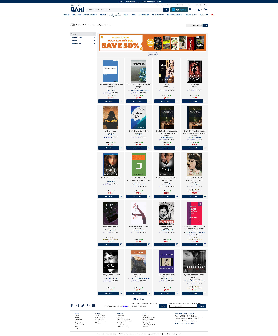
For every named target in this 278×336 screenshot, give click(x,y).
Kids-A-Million (79, 319)
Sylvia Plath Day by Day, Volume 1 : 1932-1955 (194, 179)
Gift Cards (180, 5)
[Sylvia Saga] (194, 71)
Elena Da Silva (111, 90)
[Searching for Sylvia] (166, 261)
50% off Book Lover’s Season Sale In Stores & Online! (140, 2)
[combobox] (128, 10)
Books (77, 315)
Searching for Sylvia (167, 275)
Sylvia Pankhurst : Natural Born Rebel (194, 276)
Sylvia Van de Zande (139, 230)
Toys (76, 326)
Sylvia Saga (194, 84)
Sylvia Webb (189, 232)
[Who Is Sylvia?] (139, 261)
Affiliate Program (100, 317)
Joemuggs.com (148, 334)
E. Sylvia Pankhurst (139, 184)
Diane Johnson (173, 88)
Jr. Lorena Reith (167, 278)
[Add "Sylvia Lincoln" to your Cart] (110, 148)
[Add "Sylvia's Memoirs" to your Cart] (166, 244)
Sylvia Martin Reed (167, 230)
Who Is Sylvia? (138, 275)
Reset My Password (148, 319)
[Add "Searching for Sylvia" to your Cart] (166, 293)
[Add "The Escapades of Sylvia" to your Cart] (138, 244)
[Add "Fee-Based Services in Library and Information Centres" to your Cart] (194, 244)
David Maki (111, 135)
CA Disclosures (167, 334)
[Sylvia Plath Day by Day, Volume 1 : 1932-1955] (194, 165)
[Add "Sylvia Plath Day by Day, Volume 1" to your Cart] (194, 196)
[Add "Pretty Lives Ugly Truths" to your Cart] (166, 196)
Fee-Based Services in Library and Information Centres (194, 227)
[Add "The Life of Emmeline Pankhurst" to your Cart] (138, 196)
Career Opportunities (123, 319)
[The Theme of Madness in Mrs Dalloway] (110, 71)
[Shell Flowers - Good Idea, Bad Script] (139, 71)
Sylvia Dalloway (144, 90)
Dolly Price (111, 181)
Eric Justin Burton (111, 278)
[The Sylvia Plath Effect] (111, 261)
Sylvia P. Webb (197, 232)
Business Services (100, 319)
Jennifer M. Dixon (200, 281)
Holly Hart (132, 278)
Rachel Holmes (189, 281)
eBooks (77, 317)
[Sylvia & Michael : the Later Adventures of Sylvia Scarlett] (166, 118)
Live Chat (125, 306)
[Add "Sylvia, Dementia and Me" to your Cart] (138, 148)
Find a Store (120, 315)
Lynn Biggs (139, 135)
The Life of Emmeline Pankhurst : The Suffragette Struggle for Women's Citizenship (138, 179)
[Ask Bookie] (179, 9)
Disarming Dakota (110, 226)
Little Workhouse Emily (110, 178)
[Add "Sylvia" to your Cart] (166, 101)
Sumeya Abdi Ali (111, 230)
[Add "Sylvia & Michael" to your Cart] (166, 148)
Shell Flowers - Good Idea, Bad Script (139, 85)
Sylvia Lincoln (110, 131)
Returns (145, 326)
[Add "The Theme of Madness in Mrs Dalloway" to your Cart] (110, 101)
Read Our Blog (121, 324)
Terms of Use (158, 334)
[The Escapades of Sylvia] (139, 213)
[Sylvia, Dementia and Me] (139, 118)
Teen (76, 321)
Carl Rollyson (195, 184)
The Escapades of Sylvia (138, 226)
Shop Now (152, 54)
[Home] (77, 9)
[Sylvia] (167, 71)
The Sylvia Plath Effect (111, 275)
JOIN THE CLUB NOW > (184, 323)
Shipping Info (146, 323)
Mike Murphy (146, 278)
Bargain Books (79, 323)
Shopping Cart (147, 321)
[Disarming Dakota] (111, 213)
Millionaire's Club (200, 5)
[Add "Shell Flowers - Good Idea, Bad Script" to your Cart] (138, 101)
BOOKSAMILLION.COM (136, 334)
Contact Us (120, 323)
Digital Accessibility (122, 326)
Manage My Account (149, 317)
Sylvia (166, 84)
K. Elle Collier (167, 184)
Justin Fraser (195, 88)
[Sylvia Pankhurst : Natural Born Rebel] (194, 261)
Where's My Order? (149, 324)
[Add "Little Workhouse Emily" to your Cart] (110, 196)
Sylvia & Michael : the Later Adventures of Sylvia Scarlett (166, 132)
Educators (159, 5)
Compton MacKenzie (167, 137)
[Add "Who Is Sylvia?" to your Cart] (138, 293)
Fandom (77, 328)
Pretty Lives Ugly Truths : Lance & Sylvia (166, 179)
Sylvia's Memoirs (166, 226)
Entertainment (79, 324)
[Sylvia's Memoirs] (166, 213)
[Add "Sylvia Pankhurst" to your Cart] (194, 293)
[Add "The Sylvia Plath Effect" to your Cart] (110, 293)
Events (169, 5)
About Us (119, 317)
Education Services (100, 321)
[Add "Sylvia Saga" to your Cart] (194, 101)
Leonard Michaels (163, 88)
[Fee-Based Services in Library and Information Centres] (194, 213)
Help (189, 5)
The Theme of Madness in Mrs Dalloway (111, 85)
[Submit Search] (166, 10)
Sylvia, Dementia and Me (139, 131)
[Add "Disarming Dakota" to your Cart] (110, 244)
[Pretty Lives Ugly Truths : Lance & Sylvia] (167, 165)
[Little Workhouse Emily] (111, 165)
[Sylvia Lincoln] (111, 118)
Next (142, 299)
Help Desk (146, 315)
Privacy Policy (177, 334)
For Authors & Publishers (124, 321)
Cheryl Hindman (135, 90)
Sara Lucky (138, 278)
